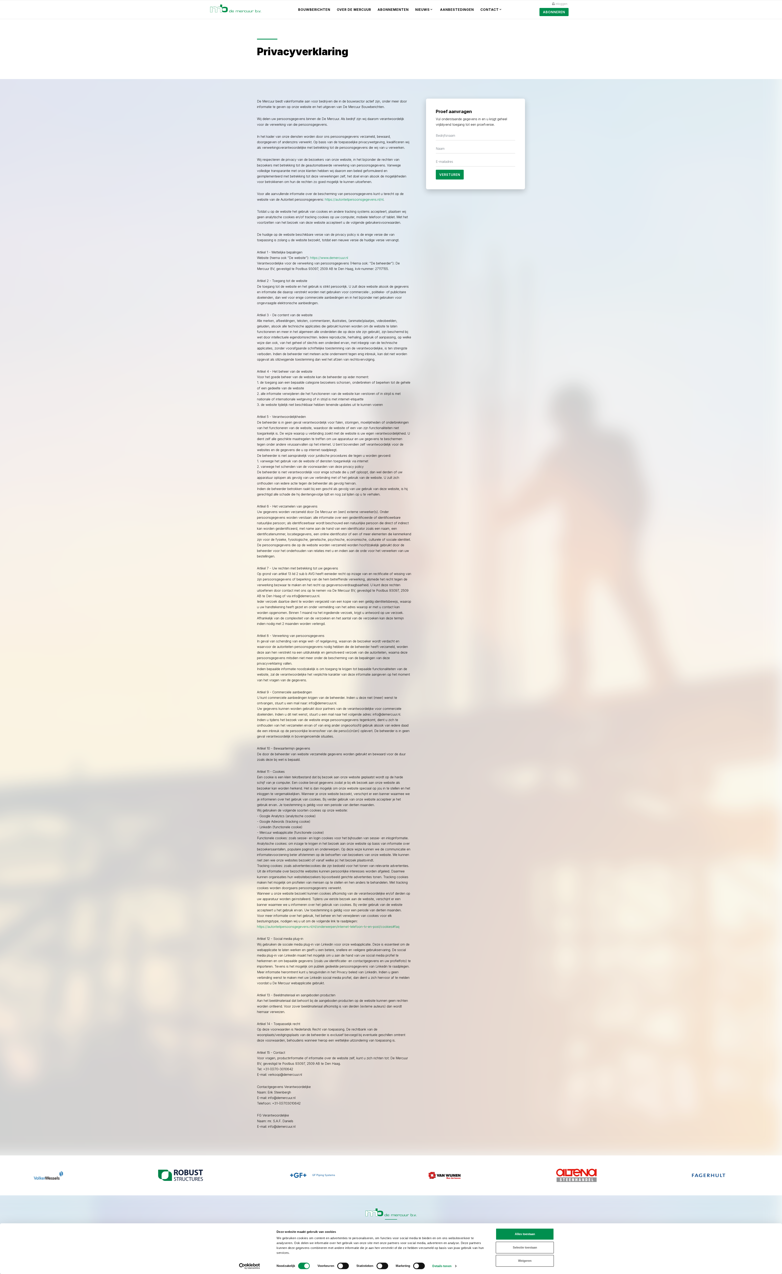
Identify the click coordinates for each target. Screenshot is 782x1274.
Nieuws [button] (422, 10)
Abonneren (554, 12)
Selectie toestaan (525, 1247)
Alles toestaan (525, 1234)
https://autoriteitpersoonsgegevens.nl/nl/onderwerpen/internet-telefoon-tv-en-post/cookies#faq (328, 927)
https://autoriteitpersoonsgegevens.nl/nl (354, 199)
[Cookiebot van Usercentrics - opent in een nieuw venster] (249, 1266)
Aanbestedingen (457, 10)
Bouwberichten (314, 10)
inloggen (561, 4)
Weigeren (525, 1260)
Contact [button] (489, 10)
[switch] (343, 1266)
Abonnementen (393, 10)
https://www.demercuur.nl (329, 258)
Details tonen (441, 1266)
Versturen (449, 175)
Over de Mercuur (354, 10)
